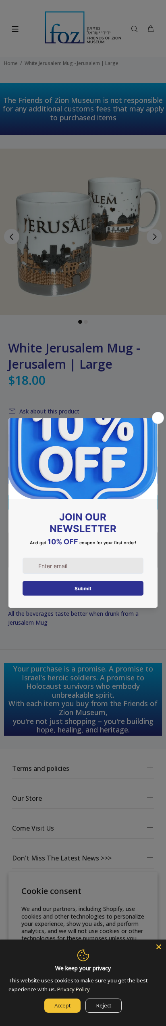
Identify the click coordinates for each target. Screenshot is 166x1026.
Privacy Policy (73, 989)
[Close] (159, 947)
